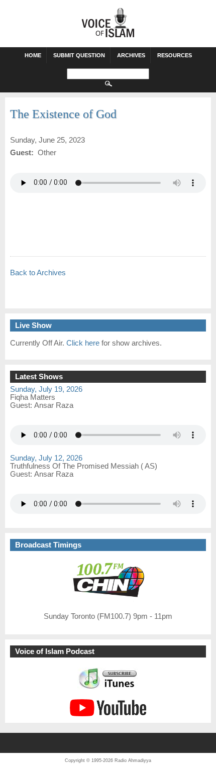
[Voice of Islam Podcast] (108, 687)
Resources (174, 55)
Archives (131, 55)
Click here (82, 343)
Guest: (22, 405)
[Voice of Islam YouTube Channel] (108, 714)
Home (33, 55)
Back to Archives (38, 273)
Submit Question (79, 55)
